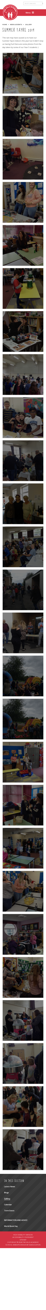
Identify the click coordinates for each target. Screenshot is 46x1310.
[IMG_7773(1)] (23, 116)
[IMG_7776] (23, 460)
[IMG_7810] (23, 1149)
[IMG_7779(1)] (23, 547)
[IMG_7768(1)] (23, 331)
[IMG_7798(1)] (23, 762)
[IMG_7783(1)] (23, 676)
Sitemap (23, 1240)
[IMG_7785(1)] (23, 719)
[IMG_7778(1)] (23, 503)
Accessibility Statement (23, 1237)
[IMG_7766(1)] (23, 374)
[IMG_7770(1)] (23, 245)
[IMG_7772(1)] (23, 159)
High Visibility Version (23, 1235)
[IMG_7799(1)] (23, 805)
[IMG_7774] (23, 73)
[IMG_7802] (23, 934)
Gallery (28, 24)
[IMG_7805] (23, 1063)
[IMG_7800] (23, 848)
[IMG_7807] (23, 1106)
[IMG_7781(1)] (23, 590)
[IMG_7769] (23, 288)
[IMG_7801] (23, 891)
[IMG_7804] (23, 1020)
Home (4, 24)
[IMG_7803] (23, 977)
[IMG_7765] (23, 417)
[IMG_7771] (23, 202)
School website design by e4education (23, 1245)
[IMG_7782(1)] (23, 633)
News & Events (16, 24)
